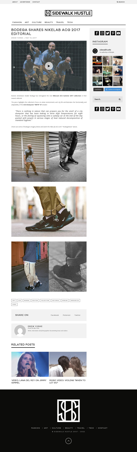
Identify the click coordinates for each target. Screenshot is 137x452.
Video (14, 304)
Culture (37, 22)
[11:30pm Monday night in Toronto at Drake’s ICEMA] (97, 71)
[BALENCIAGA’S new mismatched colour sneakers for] (107, 81)
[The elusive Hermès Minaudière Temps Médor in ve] (118, 71)
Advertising (25, 2)
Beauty (49, 22)
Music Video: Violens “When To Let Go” (67, 381)
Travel (60, 22)
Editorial (55, 300)
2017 (13, 300)
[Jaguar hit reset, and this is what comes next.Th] (118, 81)
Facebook (55, 315)
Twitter (78, 315)
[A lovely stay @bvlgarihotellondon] (97, 61)
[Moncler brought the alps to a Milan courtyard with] (107, 71)
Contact (36, 2)
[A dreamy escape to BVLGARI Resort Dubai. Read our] (118, 61)
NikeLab (65, 300)
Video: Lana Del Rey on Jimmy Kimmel (29, 381)
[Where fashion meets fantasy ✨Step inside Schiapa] (107, 61)
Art (27, 22)
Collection (45, 300)
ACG (19, 300)
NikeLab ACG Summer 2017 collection (67, 96)
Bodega (26, 300)
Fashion (17, 22)
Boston (35, 300)
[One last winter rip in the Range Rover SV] (97, 81)
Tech (70, 22)
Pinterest (67, 315)
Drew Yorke (17, 38)
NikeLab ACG (75, 300)
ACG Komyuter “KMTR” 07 (32, 105)
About (15, 2)
